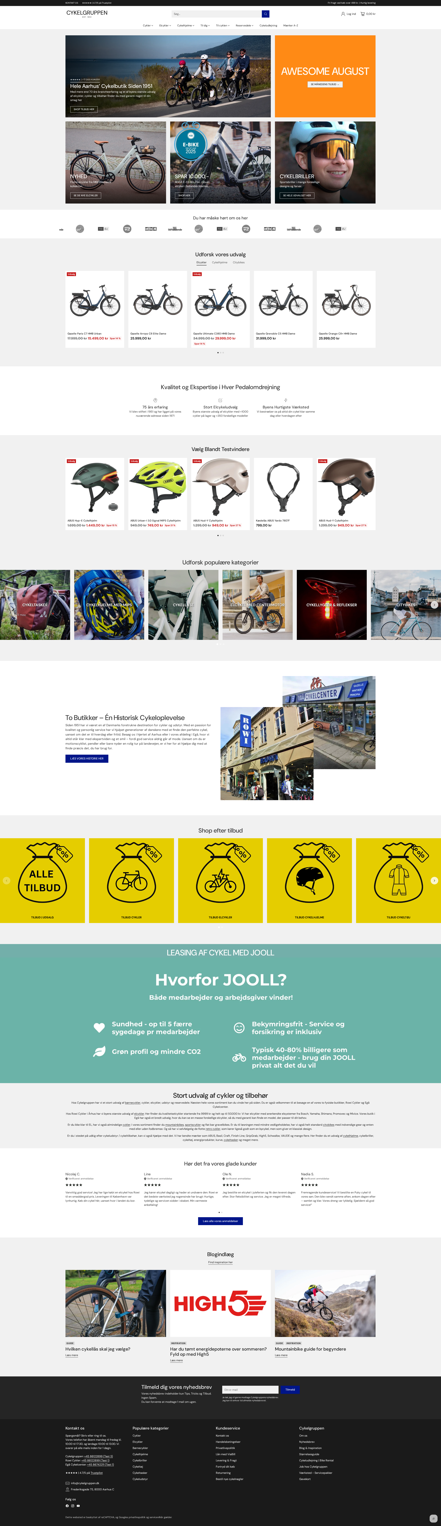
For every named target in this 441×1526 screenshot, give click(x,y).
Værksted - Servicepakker (315, 1473)
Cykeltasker (140, 1473)
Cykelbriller (140, 1460)
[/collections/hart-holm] (325, 162)
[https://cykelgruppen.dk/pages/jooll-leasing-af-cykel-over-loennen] (220, 1020)
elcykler (139, 1114)
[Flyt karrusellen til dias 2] (220, 352)
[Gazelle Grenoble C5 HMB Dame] (283, 300)
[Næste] (375, 309)
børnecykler (132, 1102)
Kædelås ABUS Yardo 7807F (273, 520)
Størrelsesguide (309, 1454)
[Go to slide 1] (217, 644)
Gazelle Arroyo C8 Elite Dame (148, 333)
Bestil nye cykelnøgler (229, 1479)
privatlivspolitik (137, 1517)
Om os (303, 1435)
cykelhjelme (350, 1136)
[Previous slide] (6, 605)
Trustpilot (97, 1473)
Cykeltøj (138, 1466)
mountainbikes (174, 1125)
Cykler (137, 1435)
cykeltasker (231, 1140)
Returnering (223, 1473)
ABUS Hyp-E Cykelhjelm (82, 520)
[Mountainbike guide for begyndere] (325, 1303)
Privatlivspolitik (225, 1448)
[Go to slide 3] (223, 644)
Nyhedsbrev (307, 1442)
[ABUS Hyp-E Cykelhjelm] (94, 487)
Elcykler (138, 1442)
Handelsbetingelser (228, 1442)
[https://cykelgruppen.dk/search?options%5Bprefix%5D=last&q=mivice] (115, 162)
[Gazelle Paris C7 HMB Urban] (94, 300)
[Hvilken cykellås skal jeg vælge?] (115, 1303)
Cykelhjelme (140, 1454)
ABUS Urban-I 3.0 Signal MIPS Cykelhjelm (155, 520)
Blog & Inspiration (310, 1448)
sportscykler (193, 1125)
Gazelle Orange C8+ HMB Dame (338, 333)
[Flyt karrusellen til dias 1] (218, 352)
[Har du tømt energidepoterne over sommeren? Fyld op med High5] (220, 1303)
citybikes (328, 1125)
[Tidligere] (65, 309)
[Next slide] (434, 605)
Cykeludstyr (140, 1479)
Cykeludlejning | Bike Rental (316, 1460)
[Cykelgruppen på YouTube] (78, 1506)
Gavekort (305, 1479)
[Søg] (265, 14)
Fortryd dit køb (225, 1466)
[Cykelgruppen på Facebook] (67, 1506)
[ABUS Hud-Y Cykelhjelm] (220, 487)
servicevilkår (156, 1517)
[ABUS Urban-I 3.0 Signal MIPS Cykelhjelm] (157, 487)
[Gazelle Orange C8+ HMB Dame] (346, 300)
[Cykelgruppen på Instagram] (73, 1506)
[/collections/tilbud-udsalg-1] (168, 76)
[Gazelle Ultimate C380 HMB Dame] (220, 300)
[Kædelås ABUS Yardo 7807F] (283, 487)
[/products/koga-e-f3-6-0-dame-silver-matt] (220, 162)
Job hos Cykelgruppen (313, 1466)
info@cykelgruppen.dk (85, 1483)
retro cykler (213, 1129)
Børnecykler (140, 1448)
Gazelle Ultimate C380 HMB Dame (214, 333)
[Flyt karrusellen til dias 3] (223, 352)
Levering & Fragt (226, 1460)
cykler (126, 1125)
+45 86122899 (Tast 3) (98, 1456)
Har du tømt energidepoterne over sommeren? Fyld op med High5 (218, 1351)
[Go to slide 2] (220, 644)
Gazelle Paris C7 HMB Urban (84, 333)
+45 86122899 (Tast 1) (95, 1460)
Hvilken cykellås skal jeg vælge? (97, 1349)
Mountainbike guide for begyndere (310, 1349)
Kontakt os (222, 1435)
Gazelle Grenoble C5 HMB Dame (275, 333)
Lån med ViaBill (225, 1454)
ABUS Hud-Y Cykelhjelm (208, 520)
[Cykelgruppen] (87, 14)
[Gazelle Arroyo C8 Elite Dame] (157, 300)
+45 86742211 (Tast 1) (100, 1464)
